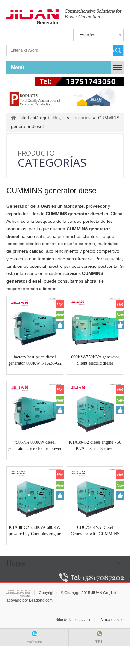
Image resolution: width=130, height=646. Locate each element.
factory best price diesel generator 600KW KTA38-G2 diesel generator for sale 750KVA (35, 361)
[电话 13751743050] (79, 81)
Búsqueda (113, 50)
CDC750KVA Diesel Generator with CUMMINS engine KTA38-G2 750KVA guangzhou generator (95, 531)
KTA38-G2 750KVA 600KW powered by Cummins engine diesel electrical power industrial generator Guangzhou (35, 531)
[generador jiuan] (64, 16)
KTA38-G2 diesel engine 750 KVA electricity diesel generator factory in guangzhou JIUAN (95, 446)
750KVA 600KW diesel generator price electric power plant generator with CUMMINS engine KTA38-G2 (35, 446)
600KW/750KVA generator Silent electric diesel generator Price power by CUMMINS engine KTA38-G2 (95, 361)
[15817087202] (91, 577)
